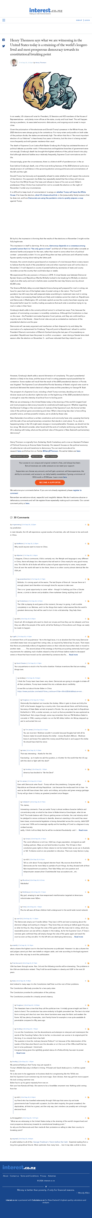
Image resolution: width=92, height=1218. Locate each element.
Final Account (17, 963)
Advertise (52, 1176)
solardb (14, 945)
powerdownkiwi (25, 579)
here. (28, 503)
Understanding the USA (19, 456)
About (5, 1176)
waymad (15, 1139)
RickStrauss (26, 892)
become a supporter (49, 482)
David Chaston (21, 663)
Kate (24, 750)
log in (87, 20)
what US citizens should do (46, 195)
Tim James (29, 730)
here (19, 451)
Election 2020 (37, 456)
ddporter (19, 555)
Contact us (14, 1176)
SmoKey (28, 769)
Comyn (28, 839)
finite (24, 907)
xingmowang (16, 525)
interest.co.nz (11, 1200)
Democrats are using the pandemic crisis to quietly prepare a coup (55, 198)
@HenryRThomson (50, 451)
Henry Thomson (40, 63)
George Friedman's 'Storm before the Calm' (50, 1142)
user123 (19, 919)
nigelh (14, 636)
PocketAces (23, 601)
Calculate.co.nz (38, 1200)
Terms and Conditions (29, 1176)
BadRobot (20, 543)
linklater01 (26, 802)
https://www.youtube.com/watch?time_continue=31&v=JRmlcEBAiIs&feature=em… (50, 691)
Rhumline (26, 880)
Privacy (43, 1176)
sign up (79, 20)
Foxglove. (26, 700)
